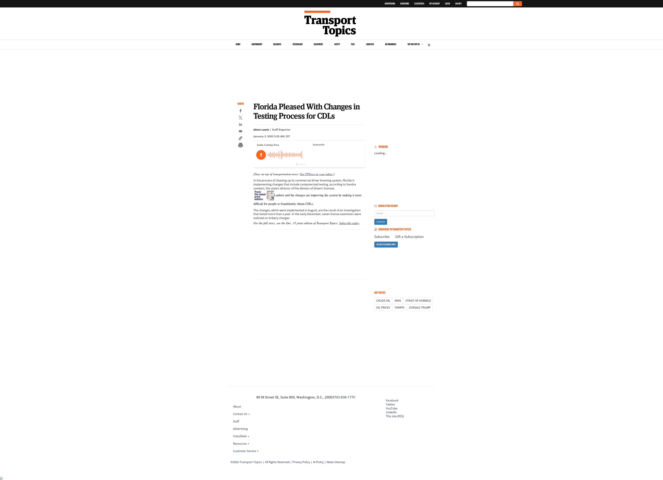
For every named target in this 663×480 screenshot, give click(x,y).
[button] (240, 139)
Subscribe (404, 3)
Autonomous (390, 44)
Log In (447, 3)
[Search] (517, 3)
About (237, 406)
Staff (236, 421)
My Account (434, 3)
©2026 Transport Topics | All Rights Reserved (260, 462)
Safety (337, 44)
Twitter (390, 404)
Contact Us (240, 414)
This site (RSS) (395, 416)
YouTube (391, 408)
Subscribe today (349, 223)
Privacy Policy (301, 462)
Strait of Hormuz (418, 301)
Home (238, 44)
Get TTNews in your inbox (316, 174)
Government (257, 44)
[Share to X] (240, 118)
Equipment (318, 44)
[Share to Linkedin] (240, 125)
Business (277, 44)
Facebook (392, 400)
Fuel (353, 44)
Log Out (458, 3)
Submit (381, 221)
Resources (240, 444)
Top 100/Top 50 (413, 44)
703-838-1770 (344, 397)
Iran (398, 301)
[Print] (240, 145)
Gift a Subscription (409, 236)
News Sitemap (336, 462)
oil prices (383, 307)
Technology (297, 44)
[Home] (331, 24)
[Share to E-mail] (240, 132)
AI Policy (318, 462)
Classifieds (419, 3)
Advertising (390, 3)
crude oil (383, 301)
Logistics (370, 44)
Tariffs (400, 307)
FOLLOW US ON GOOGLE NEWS (386, 244)
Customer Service (245, 451)
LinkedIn (391, 412)
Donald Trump (420, 307)
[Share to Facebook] (240, 111)
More (429, 44)
